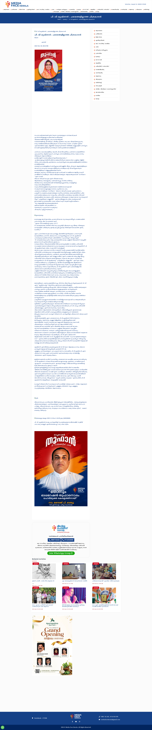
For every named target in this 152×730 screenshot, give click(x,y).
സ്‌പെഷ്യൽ (56, 11)
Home (59, 19)
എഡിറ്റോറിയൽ (31, 9)
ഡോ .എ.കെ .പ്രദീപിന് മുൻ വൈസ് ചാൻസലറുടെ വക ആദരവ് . (42, 605)
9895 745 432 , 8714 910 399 (109, 717)
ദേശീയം (92, 11)
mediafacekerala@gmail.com (110, 719)
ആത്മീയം (93, 9)
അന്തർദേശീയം (84, 11)
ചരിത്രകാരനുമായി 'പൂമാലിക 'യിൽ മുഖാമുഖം (105, 581)
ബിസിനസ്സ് (146, 9)
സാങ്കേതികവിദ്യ (115, 9)
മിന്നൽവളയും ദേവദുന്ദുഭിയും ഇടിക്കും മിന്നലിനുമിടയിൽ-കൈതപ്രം (73, 605)
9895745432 (55, 540)
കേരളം (97, 11)
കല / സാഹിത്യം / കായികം (43, 9)
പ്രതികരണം (14, 9)
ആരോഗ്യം (131, 9)
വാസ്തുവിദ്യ (124, 9)
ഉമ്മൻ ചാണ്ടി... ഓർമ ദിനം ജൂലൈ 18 (43, 581)
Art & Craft (86, 9)
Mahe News (22, 9)
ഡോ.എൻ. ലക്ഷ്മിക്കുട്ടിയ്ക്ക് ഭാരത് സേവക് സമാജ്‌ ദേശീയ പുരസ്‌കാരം (105, 605)
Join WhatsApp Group (60, 553)
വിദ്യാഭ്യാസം (139, 9)
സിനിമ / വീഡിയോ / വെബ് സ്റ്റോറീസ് (70, 11)
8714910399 (68, 540)
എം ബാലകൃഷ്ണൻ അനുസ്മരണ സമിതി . (75, 581)
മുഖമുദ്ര (79, 9)
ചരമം (53, 9)
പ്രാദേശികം (72, 9)
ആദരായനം (6, 9)
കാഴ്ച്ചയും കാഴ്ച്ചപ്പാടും (62, 9)
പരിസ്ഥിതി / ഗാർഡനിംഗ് (103, 9)
